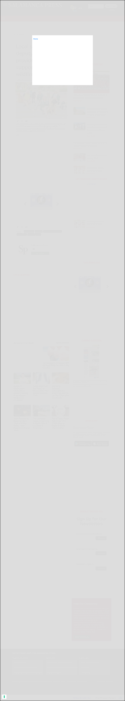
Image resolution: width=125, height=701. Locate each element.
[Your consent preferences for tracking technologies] (4, 696)
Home (35, 39)
